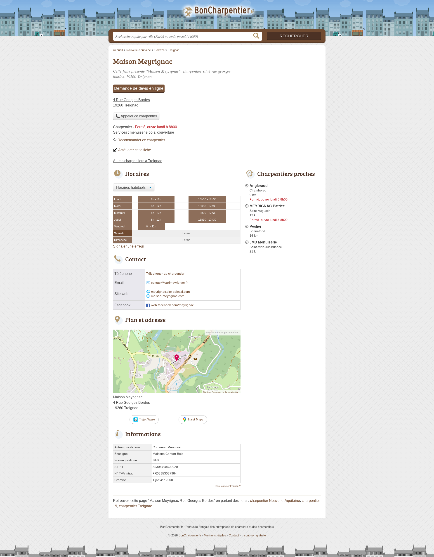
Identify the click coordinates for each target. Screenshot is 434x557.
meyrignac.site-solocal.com (170, 291)
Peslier (255, 226)
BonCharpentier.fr (217, 16)
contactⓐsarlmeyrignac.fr (169, 282)
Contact (234, 535)
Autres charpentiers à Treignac (137, 161)
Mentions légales (215, 535)
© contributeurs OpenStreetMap (222, 332)
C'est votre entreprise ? (228, 486)
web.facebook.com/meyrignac (172, 305)
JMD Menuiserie (263, 242)
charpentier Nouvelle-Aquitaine (275, 501)
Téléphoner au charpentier (165, 273)
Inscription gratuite (254, 535)
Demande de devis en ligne (138, 88)
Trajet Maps (195, 419)
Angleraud (259, 186)
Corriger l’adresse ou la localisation (221, 392)
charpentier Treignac (135, 506)
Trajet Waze (147, 419)
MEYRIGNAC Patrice (267, 206)
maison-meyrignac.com (167, 296)
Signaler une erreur (128, 246)
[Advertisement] (283, 360)
